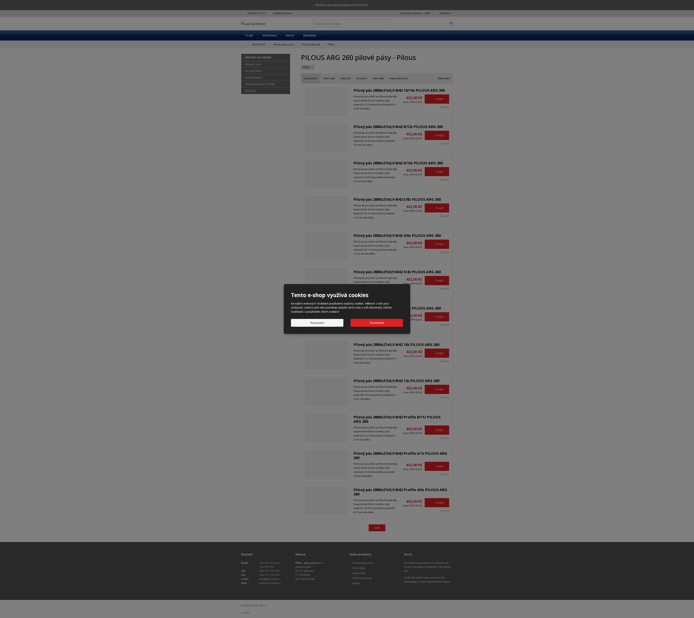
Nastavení (317, 323)
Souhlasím (377, 323)
